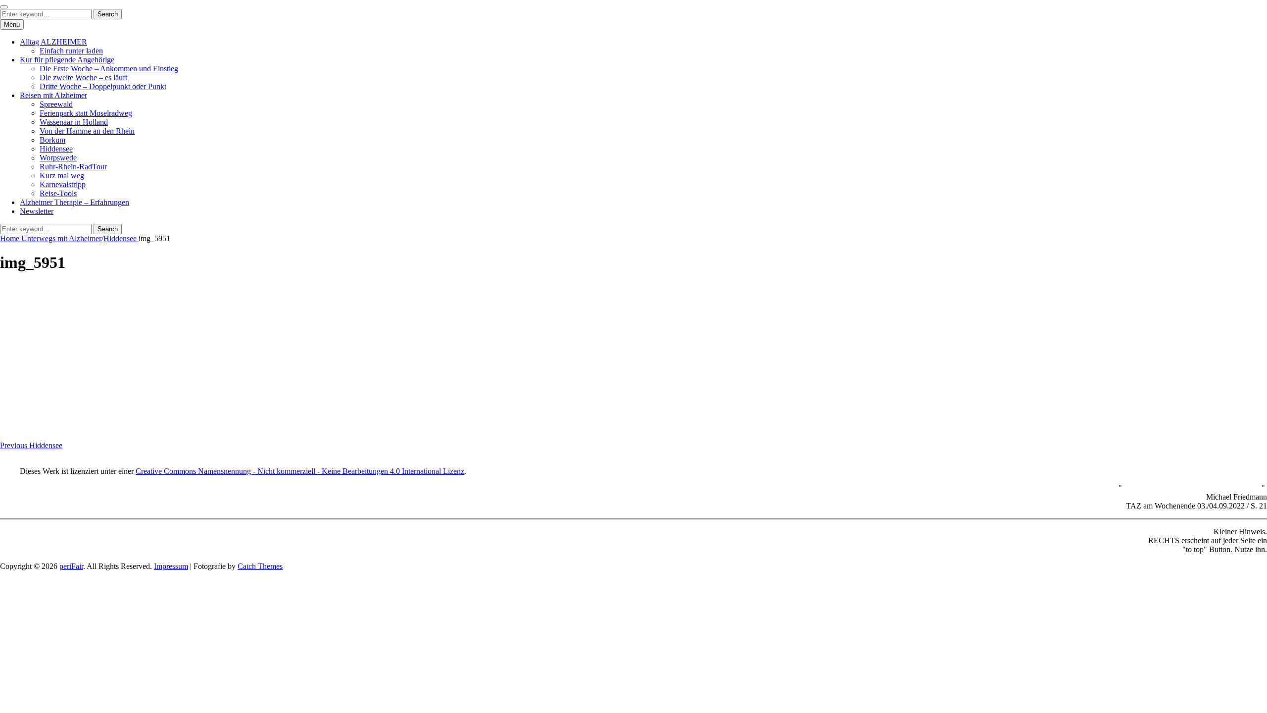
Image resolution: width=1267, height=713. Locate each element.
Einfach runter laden (71, 51)
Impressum (171, 566)
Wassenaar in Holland (74, 122)
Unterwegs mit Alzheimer (61, 238)
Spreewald (56, 104)
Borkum (52, 140)
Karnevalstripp (63, 184)
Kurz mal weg (62, 175)
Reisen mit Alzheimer (53, 95)
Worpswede (58, 157)
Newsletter (36, 211)
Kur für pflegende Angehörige (67, 59)
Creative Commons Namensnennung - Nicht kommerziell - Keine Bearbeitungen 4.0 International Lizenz (300, 471)
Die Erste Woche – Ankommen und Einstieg (109, 68)
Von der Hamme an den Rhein (87, 131)
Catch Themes (260, 566)
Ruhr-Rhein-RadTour (73, 166)
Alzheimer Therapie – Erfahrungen (74, 202)
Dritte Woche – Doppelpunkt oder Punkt (103, 86)
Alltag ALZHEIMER (53, 42)
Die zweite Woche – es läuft (83, 77)
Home (10, 238)
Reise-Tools (58, 193)
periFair (71, 566)
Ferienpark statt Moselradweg (86, 113)
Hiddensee (56, 149)
